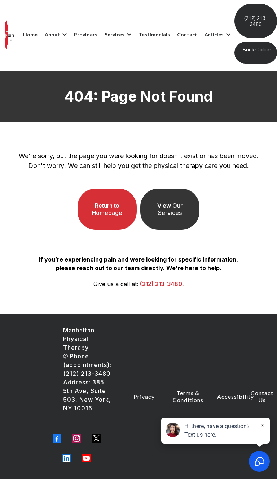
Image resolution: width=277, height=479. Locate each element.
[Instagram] (77, 438)
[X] (96, 438)
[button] (64, 34)
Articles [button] (215, 34)
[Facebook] (57, 438)
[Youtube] (86, 458)
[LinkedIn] (66, 458)
